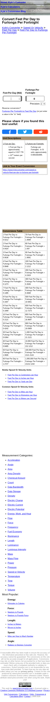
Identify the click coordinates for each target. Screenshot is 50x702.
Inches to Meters (14, 624)
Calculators (23, 694)
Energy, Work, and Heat (19, 514)
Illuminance (13, 536)
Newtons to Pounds (15, 612)
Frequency (13, 527)
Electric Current (15, 505)
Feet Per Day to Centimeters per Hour (23, 375)
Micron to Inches (14, 627)
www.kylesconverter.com (22, 688)
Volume (11, 590)
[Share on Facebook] (9, 132)
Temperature (14, 576)
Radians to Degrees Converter (20, 645)
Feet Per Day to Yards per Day (20, 382)
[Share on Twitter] (25, 132)
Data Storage (14, 491)
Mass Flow (13, 558)
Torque (11, 585)
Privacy (47, 690)
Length (11, 540)
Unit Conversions (11, 694)
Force (10, 523)
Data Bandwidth (15, 487)
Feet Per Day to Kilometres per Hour (22, 395)
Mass (10, 554)
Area (10, 469)
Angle (10, 465)
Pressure (12, 567)
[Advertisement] (25, 61)
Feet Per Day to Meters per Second (22, 398)
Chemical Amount (16, 478)
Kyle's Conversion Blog (13, 11)
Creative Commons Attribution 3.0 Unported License (21, 690)
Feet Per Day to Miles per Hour (20, 392)
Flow (10, 518)
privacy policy (27, 671)
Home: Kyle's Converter (13, 2)
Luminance (13, 545)
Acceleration (14, 460)
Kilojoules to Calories (16, 603)
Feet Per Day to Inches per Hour (21, 378)
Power (11, 563)
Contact (27, 696)
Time (10, 581)
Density (11, 496)
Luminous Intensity (17, 549)
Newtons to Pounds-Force (18, 615)
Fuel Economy (15, 531)
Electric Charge (15, 500)
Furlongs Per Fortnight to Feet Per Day (19, 111)
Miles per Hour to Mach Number (20, 636)
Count (11, 482)
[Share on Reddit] (41, 132)
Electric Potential (16, 509)
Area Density (14, 473)
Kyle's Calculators (10, 7)
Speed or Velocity (16, 572)
